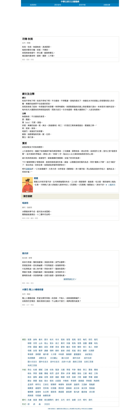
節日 (79, 351)
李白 (29, 370)
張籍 (40, 373)
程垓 (51, 381)
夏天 (46, 340)
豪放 (63, 351)
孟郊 (57, 373)
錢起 (57, 377)
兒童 (68, 343)
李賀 (35, 373)
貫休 (63, 373)
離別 (32, 218)
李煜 (68, 370)
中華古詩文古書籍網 (70, 2)
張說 (40, 381)
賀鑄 (35, 381)
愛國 (35, 347)
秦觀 (85, 377)
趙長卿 (69, 392)
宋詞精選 (31, 358)
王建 (85, 373)
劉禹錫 (81, 381)
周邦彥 (61, 388)
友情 (35, 351)
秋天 (51, 340)
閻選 (28, 43)
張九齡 (76, 392)
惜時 (51, 351)
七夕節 (53, 354)
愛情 (63, 347)
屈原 (51, 377)
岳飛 (46, 377)
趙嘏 (96, 377)
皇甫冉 (38, 392)
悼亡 (85, 347)
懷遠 (32, 305)
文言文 (47, 404)
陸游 (57, 370)
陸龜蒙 (92, 385)
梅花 (85, 340)
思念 (32, 283)
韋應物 (61, 385)
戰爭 (40, 351)
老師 (96, 347)
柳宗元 (38, 385)
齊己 (85, 370)
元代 (79, 400)
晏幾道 (69, 388)
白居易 (58, 381)
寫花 (79, 340)
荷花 (90, 340)
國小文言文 (32, 362)
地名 (96, 343)
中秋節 (61, 354)
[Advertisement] (70, 21)
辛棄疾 (66, 381)
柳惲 (30, 258)
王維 (46, 370)
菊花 (96, 340)
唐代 (23, 207)
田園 (85, 343)
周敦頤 (30, 396)
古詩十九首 (66, 362)
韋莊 (28, 294)
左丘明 (46, 392)
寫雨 (27, 59)
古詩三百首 (88, 362)
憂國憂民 (77, 354)
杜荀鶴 (53, 388)
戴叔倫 (84, 392)
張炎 (46, 381)
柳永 (29, 373)
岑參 (74, 370)
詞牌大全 (42, 358)
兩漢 (35, 400)
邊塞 (90, 343)
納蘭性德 (46, 396)
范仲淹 (46, 388)
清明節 (38, 354)
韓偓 (63, 377)
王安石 (46, 385)
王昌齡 (84, 385)
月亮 (35, 343)
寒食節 (30, 354)
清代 (90, 400)
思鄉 (51, 347)
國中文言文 (43, 362)
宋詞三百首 (32, 365)
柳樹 (29, 343)
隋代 (51, 400)
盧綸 (40, 377)
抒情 (32, 59)
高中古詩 (87, 358)
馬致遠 (92, 388)
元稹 (63, 370)
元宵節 (91, 351)
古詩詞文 (33, 5)
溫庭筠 (29, 207)
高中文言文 (54, 362)
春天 (40, 340)
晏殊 (35, 377)
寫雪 (68, 340)
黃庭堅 (61, 392)
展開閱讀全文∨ (70, 279)
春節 (85, 351)
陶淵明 (96, 381)
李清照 (73, 381)
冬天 (57, 340)
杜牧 (51, 370)
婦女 (27, 283)
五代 (23, 43)
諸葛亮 (38, 388)
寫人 (90, 347)
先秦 (29, 400)
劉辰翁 (53, 392)
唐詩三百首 (25, 218)
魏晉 (40, 400)
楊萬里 (30, 388)
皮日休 (76, 388)
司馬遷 (38, 396)
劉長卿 (69, 385)
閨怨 (23, 59)
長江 (57, 343)
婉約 (57, 351)
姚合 (29, 377)
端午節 (46, 354)
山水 (40, 343)
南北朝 (24, 258)
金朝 (74, 400)
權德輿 (30, 392)
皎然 (51, 373)
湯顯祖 (28, 169)
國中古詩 (76, 358)
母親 (29, 351)
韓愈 (79, 370)
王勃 (96, 373)
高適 (74, 377)
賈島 (90, 370)
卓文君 (92, 392)
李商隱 (89, 381)
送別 (46, 347)
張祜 (79, 373)
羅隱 (74, 373)
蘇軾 (40, 370)
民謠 (74, 351)
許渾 (68, 373)
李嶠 (90, 377)
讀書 (46, 351)
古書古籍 (107, 5)
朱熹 (68, 377)
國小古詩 (65, 358)
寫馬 (79, 343)
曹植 (46, 373)
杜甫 (35, 370)
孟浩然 (30, 385)
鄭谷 (29, 381)
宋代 (68, 400)
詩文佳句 (57, 5)
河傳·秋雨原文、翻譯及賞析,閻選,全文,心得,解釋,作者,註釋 (64, 409)
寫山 (46, 343)
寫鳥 (74, 343)
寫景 (29, 340)
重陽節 (69, 354)
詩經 (68, 351)
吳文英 (84, 388)
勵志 (68, 347)
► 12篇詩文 (110, 185)
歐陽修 (53, 385)
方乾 (79, 377)
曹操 (96, 370)
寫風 (74, 340)
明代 (85, 400)
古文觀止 (54, 358)
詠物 (35, 340)
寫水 (51, 343)
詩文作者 (82, 5)
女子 (27, 305)
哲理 (74, 347)
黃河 (63, 343)
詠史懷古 (88, 354)
